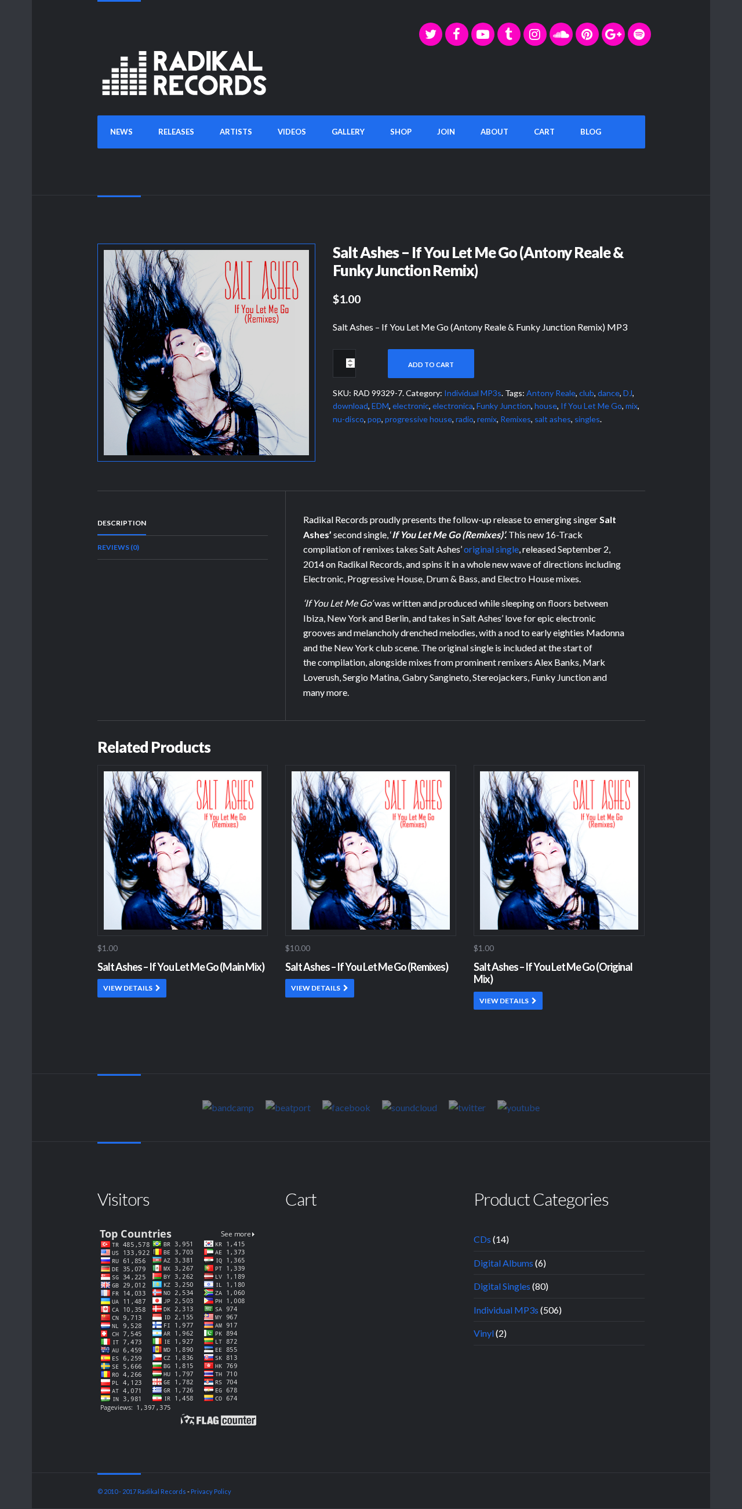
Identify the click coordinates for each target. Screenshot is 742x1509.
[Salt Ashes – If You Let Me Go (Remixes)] (206, 351)
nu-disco (348, 419)
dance (609, 393)
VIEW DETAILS (127, 988)
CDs (482, 1239)
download (350, 406)
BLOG (590, 131)
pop (374, 419)
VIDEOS (292, 131)
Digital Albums (503, 1262)
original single (491, 548)
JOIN (446, 131)
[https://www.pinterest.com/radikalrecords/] (587, 34)
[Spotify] (639, 34)
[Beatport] (288, 1107)
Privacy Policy (211, 1491)
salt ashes (552, 419)
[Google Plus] (613, 34)
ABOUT (494, 131)
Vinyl (484, 1332)
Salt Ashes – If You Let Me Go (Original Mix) (553, 973)
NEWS (121, 131)
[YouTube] (482, 34)
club (586, 393)
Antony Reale (551, 393)
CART (544, 131)
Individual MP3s (472, 393)
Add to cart (431, 364)
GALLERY (348, 131)
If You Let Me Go (591, 406)
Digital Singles (502, 1286)
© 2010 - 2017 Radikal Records (141, 1491)
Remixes (515, 419)
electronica (452, 406)
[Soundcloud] (561, 34)
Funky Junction (504, 406)
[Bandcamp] (228, 1107)
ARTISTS (236, 131)
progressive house (418, 419)
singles (587, 419)
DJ (627, 393)
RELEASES (176, 131)
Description (121, 522)
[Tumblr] (509, 34)
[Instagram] (535, 34)
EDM (380, 406)
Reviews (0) (118, 547)
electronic (410, 406)
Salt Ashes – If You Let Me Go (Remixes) (366, 966)
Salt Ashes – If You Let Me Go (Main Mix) (180, 966)
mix (631, 406)
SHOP (401, 131)
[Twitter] (430, 34)
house (545, 406)
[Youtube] (518, 1107)
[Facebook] (456, 34)
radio (465, 419)
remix (487, 419)
